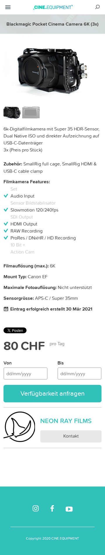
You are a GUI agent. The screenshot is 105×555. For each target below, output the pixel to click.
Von (8, 363)
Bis (60, 363)
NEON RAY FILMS (66, 420)
